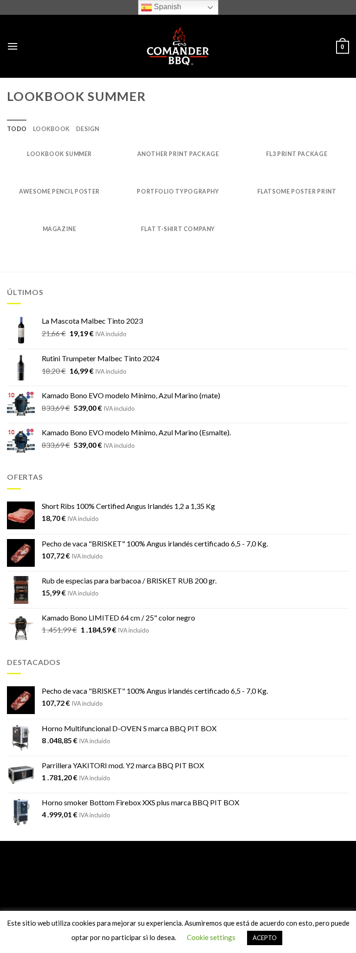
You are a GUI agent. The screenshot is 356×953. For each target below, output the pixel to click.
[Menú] (12, 46)
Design (88, 128)
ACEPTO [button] (265, 937)
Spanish (166, 7)
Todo (16, 128)
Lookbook (51, 128)
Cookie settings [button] (211, 937)
